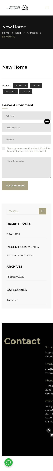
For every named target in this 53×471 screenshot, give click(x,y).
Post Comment (15, 185)
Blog (18, 32)
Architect (32, 32)
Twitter (36, 85)
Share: (6, 85)
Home (5, 32)
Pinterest (10, 91)
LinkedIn (25, 91)
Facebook (21, 85)
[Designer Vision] (17, 7)
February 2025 (15, 276)
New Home (13, 233)
